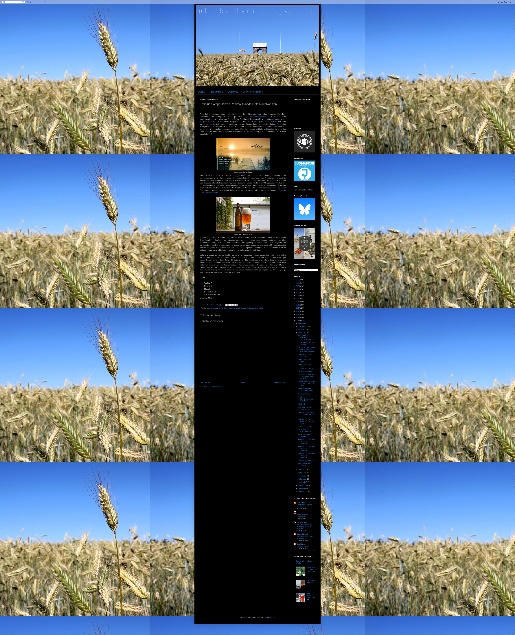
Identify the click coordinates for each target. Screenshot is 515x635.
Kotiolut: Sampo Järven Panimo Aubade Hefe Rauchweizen (306, 349)
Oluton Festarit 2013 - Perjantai (305, 361)
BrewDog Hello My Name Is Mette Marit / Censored (306, 421)
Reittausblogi (302, 522)
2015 (298, 314)
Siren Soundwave (304, 394)
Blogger (272, 618)
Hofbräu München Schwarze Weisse (305, 390)
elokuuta (301, 470)
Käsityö (220, 308)
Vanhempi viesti (279, 383)
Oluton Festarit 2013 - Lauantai (305, 355)
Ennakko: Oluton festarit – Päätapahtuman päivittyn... (306, 377)
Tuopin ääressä (302, 534)
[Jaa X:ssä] (232, 305)
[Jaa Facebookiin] (234, 305)
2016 (298, 311)
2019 (298, 302)
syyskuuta (302, 333)
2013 (298, 321)
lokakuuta (302, 330)
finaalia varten (270, 122)
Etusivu (201, 92)
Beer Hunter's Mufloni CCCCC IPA (305, 408)
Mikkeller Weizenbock (306, 461)
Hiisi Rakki (302, 404)
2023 (298, 289)
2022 (298, 292)
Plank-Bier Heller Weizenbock (304, 435)
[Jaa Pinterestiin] (237, 305)
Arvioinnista (232, 92)
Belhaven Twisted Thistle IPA (304, 465)
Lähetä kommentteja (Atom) (214, 387)
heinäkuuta (302, 473)
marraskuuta (303, 326)
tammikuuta (302, 492)
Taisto (249, 122)
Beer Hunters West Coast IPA (311, 596)
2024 (298, 286)
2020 (298, 299)
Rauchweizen (228, 308)
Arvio (210, 308)
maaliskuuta (302, 485)
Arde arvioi (301, 503)
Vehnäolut (260, 308)
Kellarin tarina (216, 92)
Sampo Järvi (237, 308)
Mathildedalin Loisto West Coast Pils (311, 570)
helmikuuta (302, 488)
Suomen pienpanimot (253, 92)
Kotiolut (215, 308)
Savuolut (245, 308)
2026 (298, 280)
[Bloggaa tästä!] (229, 305)
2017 (298, 308)
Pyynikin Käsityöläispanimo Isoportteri (305, 399)
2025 (298, 283)
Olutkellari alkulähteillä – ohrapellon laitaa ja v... (306, 414)
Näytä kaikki (311, 551)
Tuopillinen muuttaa (303, 546)
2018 (298, 305)
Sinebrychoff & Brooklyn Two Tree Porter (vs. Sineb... (306, 384)
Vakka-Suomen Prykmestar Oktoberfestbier (304, 337)
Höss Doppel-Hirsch (305, 426)
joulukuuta (302, 323)
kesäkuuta (302, 476)
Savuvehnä (252, 308)
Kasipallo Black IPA (207, 122)
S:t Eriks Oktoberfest (305, 372)
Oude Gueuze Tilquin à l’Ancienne (306, 343)
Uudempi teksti (206, 383)
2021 (298, 295)
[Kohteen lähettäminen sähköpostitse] (226, 305)
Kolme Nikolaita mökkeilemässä (304, 430)
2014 (298, 317)
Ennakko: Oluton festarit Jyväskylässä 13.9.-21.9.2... (306, 441)
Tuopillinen (301, 544)
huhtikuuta (302, 482)
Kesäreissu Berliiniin (311, 581)
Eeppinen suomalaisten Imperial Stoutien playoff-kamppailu (304, 526)
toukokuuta (302, 479)
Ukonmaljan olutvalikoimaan (255, 117)
